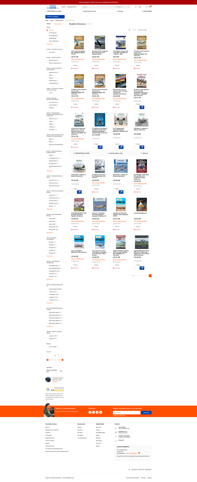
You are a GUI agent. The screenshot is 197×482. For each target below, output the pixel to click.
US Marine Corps (54, 203)
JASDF (51, 121)
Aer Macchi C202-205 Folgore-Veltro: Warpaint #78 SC (120, 214)
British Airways (53, 80)
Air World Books (53, 33)
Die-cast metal (53, 346)
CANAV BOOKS (52, 38)
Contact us (55, 381)
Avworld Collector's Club (89, 11)
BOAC (51, 75)
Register (80, 427)
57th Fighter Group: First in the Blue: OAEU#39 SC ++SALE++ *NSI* (120, 52)
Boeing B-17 (53, 244)
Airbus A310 (53, 221)
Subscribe (146, 412)
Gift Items (98, 443)
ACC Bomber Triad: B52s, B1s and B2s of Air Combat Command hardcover (141, 177)
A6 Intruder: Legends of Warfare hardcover (120, 175)
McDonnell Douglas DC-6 (55, 323)
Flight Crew (98, 427)
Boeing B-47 (53, 250)
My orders (80, 430)
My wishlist (80, 435)
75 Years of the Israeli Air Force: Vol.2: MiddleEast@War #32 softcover (78, 92)
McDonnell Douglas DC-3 (55, 318)
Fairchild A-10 (53, 273)
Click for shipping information (77, 59)
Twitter (97, 412)
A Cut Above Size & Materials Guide (54, 448)
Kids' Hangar (99, 440)
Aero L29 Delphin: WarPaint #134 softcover (79, 251)
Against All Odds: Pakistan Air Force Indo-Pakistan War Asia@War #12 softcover (121, 253)
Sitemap (47, 443)
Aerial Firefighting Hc (140, 213)
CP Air (51, 92)
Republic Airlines (54, 160)
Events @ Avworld (49, 446)
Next (150, 275)
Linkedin (100, 412)
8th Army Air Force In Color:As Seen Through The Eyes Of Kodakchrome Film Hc (120, 92)
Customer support (49, 440)
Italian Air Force (53, 118)
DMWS (69, 477)
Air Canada (52, 52)
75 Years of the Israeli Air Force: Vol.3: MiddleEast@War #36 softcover (99, 92)
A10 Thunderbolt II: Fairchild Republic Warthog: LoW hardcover (120, 130)
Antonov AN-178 (54, 229)
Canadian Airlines (54, 83)
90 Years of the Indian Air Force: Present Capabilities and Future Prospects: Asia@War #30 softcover (141, 92)
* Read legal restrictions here (119, 415)
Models (98, 435)
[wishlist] (146, 7)
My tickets (80, 432)
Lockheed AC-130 (54, 294)
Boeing (51, 78)
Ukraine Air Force (54, 183)
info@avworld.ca (123, 431)
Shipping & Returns (71, 6)
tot (54, 355)
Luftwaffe (53, 129)
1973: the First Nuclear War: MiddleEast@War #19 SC (78, 52)
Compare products (82, 438)
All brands (51, 30)
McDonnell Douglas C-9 (55, 312)
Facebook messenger (124, 435)
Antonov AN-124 (54, 227)
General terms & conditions (51, 430)
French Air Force (53, 102)
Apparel (98, 446)
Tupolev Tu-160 (53, 336)
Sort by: (134, 30)
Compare (75, 65)
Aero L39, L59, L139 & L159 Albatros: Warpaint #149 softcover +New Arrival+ (99, 253)
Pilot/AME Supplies (100, 432)
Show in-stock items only (52, 371)
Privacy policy (48, 435)
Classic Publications (54, 41)
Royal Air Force (53, 163)
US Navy (52, 206)
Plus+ (73, 477)
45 (147, 275)
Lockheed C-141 (53, 300)
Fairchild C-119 (53, 276)
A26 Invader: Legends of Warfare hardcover (78, 175)
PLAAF (51, 155)
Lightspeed (58, 477)
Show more (49, 44)
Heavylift (52, 107)
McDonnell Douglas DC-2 (55, 315)
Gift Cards (120, 11)
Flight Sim (98, 438)
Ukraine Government (55, 185)
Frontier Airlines (53, 105)
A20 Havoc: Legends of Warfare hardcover (141, 129)
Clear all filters (57, 23)
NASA (51, 139)
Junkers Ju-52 (53, 291)
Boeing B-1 (52, 242)
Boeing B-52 (53, 253)
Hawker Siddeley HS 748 (55, 289)
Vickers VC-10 (53, 338)
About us (47, 427)
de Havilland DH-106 (54, 271)
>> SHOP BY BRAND (147, 11)
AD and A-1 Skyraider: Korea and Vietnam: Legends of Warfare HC (99, 214)
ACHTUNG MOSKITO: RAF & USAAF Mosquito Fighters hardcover (79, 214)
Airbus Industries (54, 60)
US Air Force (53, 195)
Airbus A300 (53, 218)
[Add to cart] (142, 107)
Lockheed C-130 (53, 297)
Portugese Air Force (54, 158)
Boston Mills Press (53, 35)
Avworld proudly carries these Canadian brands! (56, 451)
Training (98, 430)
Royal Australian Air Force (55, 167)
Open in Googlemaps (131, 453)
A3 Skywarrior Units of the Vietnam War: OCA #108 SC (99, 176)
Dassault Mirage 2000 (55, 268)
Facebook (90, 412)
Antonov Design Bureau (55, 63)
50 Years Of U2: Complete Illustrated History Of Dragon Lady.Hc (100, 52)
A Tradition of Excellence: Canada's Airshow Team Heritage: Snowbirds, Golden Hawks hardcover (100, 130)
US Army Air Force (54, 198)
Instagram (93, 412)
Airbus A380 (53, 224)
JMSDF (51, 124)
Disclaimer (47, 432)
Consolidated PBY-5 (54, 265)
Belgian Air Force (54, 72)
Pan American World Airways (56, 145)
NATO (51, 141)
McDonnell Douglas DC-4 (55, 320)
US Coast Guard (53, 200)
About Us (64, 6)
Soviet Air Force (54, 180)
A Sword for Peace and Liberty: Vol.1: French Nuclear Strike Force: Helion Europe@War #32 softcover (78, 131)
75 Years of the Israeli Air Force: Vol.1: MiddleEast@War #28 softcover (141, 53)
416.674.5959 (122, 427)
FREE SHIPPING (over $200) (54, 11)
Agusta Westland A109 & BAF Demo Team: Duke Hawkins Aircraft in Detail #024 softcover (141, 253)
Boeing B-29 (53, 247)
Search (128, 6)
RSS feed (143, 477)
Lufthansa (52, 127)
